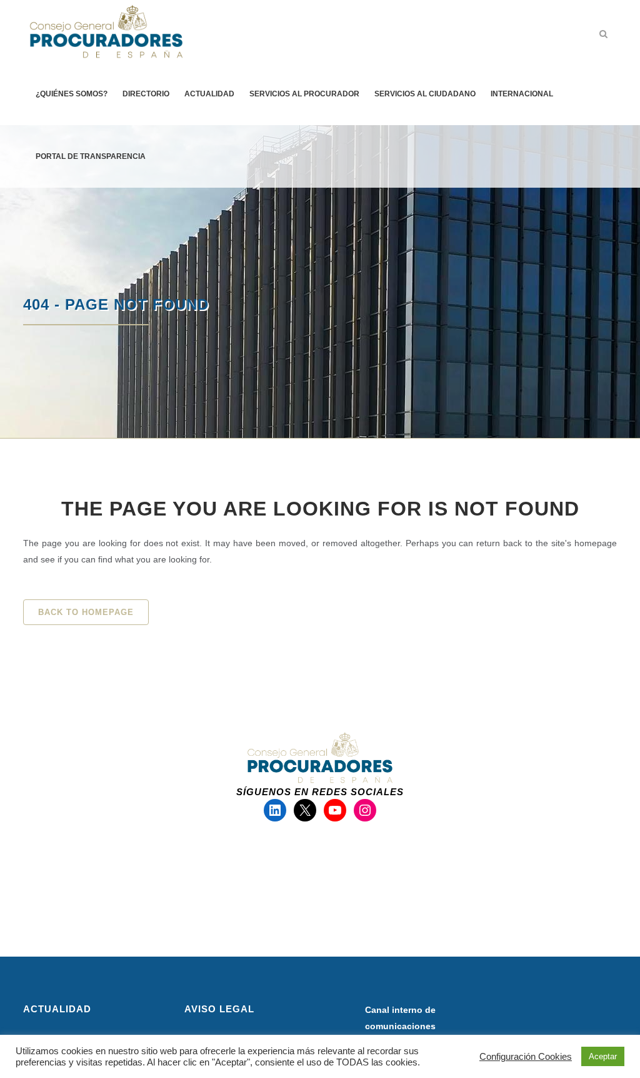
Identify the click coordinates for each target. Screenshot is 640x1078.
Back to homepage (86, 612)
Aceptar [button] (603, 1056)
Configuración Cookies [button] (525, 1057)
